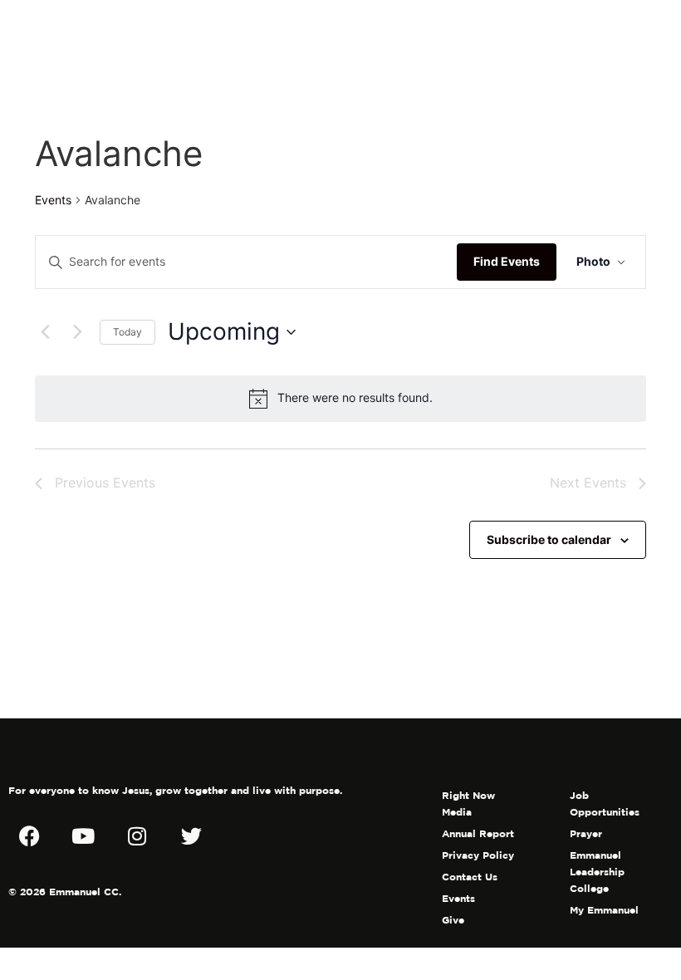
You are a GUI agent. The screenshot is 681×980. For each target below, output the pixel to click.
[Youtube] (83, 835)
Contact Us (469, 876)
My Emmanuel (604, 910)
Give (453, 920)
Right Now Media (468, 803)
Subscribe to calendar (549, 539)
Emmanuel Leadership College (597, 871)
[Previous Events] (45, 332)
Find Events (506, 261)
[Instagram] (137, 835)
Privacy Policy (478, 855)
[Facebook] (29, 835)
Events (53, 200)
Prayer (586, 833)
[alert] (340, 398)
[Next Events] (77, 332)
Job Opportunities (604, 803)
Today (127, 332)
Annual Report (478, 833)
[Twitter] (191, 835)
